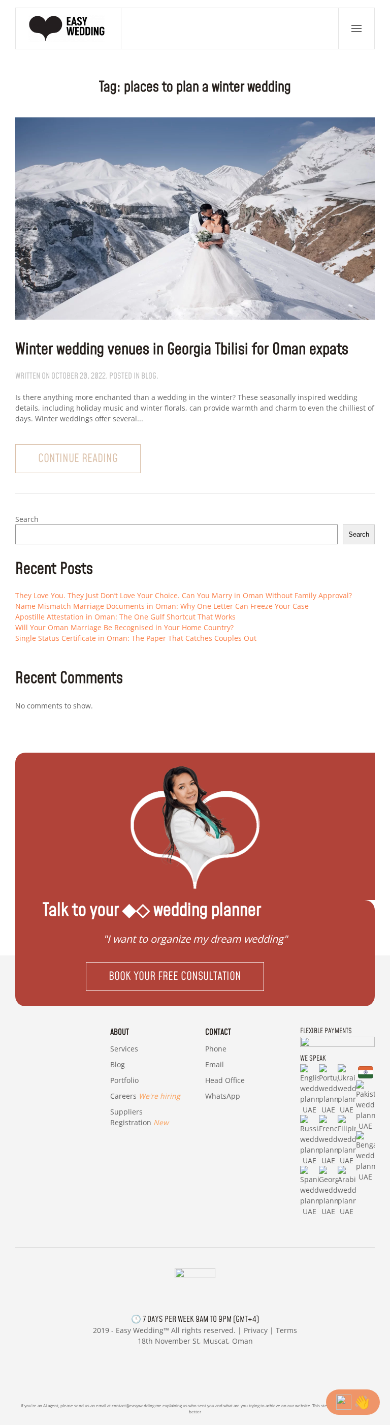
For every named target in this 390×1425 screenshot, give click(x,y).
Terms (286, 1330)
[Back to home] (68, 28)
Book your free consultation (175, 976)
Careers (145, 1096)
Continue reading (78, 459)
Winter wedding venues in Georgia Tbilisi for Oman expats (181, 349)
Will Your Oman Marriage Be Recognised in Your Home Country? (124, 627)
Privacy (256, 1330)
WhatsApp (222, 1096)
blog (148, 376)
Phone (215, 1049)
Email (214, 1064)
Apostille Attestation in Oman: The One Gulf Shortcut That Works (125, 617)
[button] (356, 28)
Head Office (225, 1080)
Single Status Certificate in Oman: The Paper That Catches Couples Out (135, 638)
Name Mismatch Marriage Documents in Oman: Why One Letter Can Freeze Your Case (162, 606)
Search (27, 519)
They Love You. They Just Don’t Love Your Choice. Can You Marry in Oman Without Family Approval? (183, 595)
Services (124, 1049)
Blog (117, 1064)
